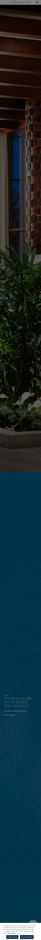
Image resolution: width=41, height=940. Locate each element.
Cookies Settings (12, 937)
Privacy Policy (12, 933)
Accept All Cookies (26, 937)
